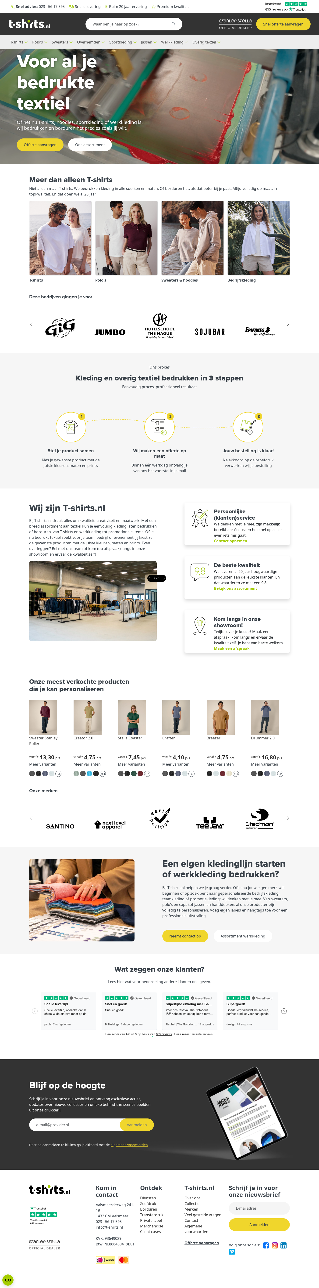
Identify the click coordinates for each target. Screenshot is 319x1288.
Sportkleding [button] (121, 42)
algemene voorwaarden (129, 1145)
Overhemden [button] (89, 42)
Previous (31, 324)
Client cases (150, 1231)
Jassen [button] (147, 42)
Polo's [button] (38, 42)
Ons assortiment (90, 144)
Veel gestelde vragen (202, 1214)
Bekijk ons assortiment (235, 588)
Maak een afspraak (232, 648)
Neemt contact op (185, 936)
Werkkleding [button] (172, 42)
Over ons (192, 1198)
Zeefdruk (148, 1203)
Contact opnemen (230, 540)
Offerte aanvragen (40, 144)
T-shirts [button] (17, 42)
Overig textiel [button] (204, 42)
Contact (191, 1220)
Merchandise (151, 1226)
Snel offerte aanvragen (283, 24)
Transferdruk (151, 1214)
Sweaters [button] (60, 42)
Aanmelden (137, 1124)
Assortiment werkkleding (243, 936)
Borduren (148, 1209)
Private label (151, 1220)
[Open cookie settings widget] (8, 1280)
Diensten (148, 1198)
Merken (191, 1209)
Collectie (191, 1203)
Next (287, 324)
